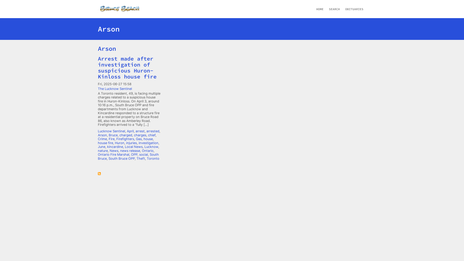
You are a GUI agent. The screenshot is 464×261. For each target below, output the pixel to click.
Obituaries (354, 9)
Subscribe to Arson (99, 173)
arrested (152, 131)
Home (320, 9)
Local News (134, 147)
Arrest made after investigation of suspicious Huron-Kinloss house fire (127, 67)
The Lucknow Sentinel (115, 89)
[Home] (124, 9)
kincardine (115, 147)
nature (103, 151)
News (114, 151)
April (130, 131)
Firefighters (125, 139)
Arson (107, 48)
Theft (140, 158)
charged (125, 135)
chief (152, 135)
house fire (105, 143)
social (143, 154)
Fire (112, 139)
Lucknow (151, 147)
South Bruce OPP (122, 158)
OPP (134, 154)
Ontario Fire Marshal (113, 154)
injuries (131, 143)
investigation (148, 143)
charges (140, 135)
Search (334, 9)
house (148, 139)
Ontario (148, 151)
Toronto (153, 158)
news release (130, 151)
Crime (102, 139)
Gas (139, 139)
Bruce (113, 135)
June (101, 147)
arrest (140, 131)
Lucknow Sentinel (111, 131)
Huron (119, 143)
